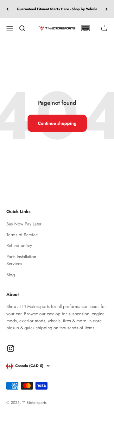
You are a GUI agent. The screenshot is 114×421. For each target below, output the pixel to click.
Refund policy (19, 245)
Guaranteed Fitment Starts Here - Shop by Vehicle (57, 8)
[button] (85, 28)
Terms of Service (22, 234)
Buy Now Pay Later (23, 224)
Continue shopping (57, 123)
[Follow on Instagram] (10, 348)
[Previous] (7, 9)
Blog (10, 274)
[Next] (106, 9)
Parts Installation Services (21, 260)
